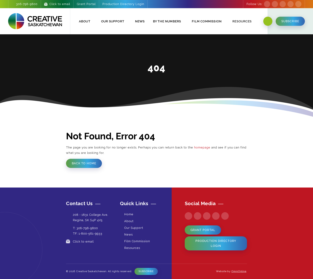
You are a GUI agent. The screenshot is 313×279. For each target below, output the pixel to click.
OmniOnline (238, 271)
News (140, 21)
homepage (202, 147)
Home (128, 214)
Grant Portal (86, 4)
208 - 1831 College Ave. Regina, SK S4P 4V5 (90, 217)
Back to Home (84, 163)
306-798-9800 (26, 4)
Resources (132, 248)
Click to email (59, 4)
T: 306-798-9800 (85, 228)
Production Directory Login (123, 4)
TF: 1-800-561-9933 (87, 233)
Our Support (112, 21)
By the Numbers (167, 21)
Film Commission (207, 21)
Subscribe (146, 271)
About (84, 21)
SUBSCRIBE (290, 21)
